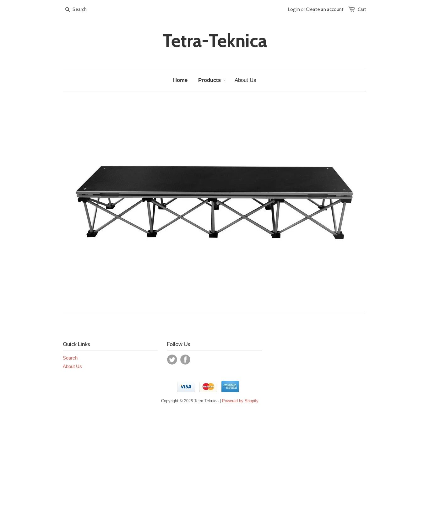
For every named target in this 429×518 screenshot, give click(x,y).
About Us (72, 366)
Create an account (325, 9)
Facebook (185, 360)
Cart (362, 9)
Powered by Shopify (240, 400)
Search (70, 357)
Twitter (172, 360)
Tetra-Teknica (214, 41)
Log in (294, 9)
